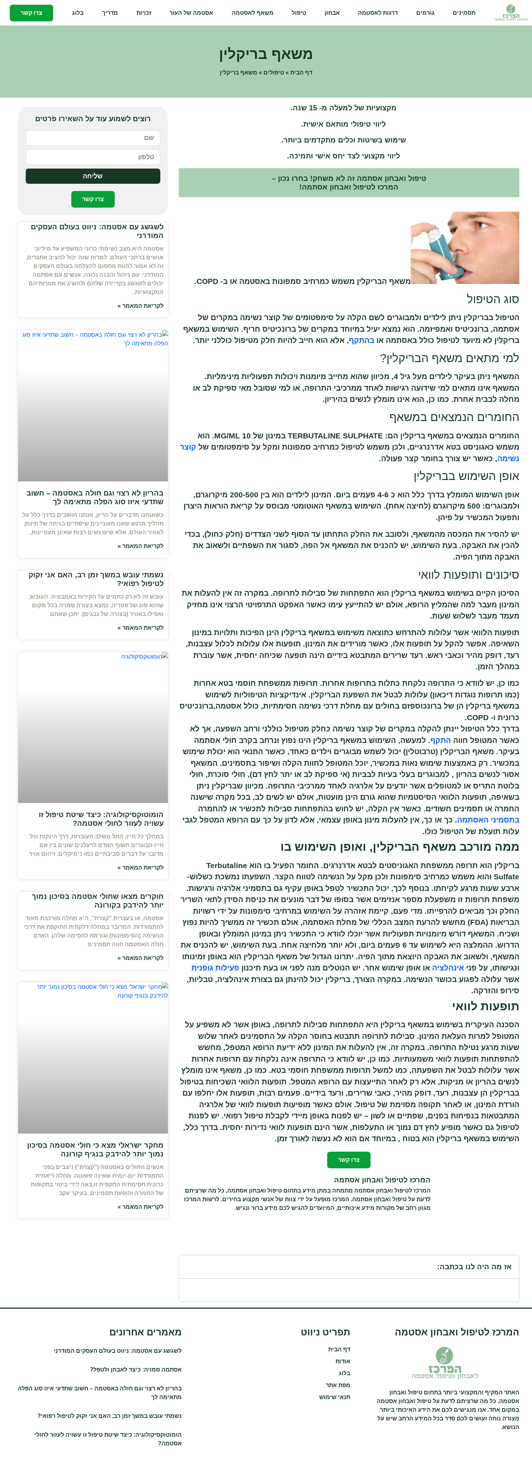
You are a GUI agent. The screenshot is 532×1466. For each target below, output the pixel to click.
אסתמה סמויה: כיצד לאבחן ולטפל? (136, 1370)
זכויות (143, 13)
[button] (189, 1266)
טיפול (299, 13)
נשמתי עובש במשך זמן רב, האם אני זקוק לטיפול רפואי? (109, 1416)
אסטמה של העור (191, 13)
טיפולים (273, 72)
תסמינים (464, 13)
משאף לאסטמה (253, 13)
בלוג (78, 13)
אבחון (332, 13)
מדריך (110, 13)
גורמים (425, 13)
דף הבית (301, 72)
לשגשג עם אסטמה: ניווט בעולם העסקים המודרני (118, 1351)
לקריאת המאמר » (141, 306)
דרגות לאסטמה (378, 13)
